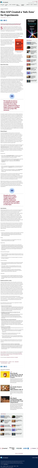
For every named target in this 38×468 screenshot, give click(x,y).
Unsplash (16, 357)
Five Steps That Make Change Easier (19, 425)
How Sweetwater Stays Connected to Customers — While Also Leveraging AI (7, 430)
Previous (0, 448)
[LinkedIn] (1, 20)
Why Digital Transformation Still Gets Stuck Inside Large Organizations (16, 400)
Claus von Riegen (3, 17)
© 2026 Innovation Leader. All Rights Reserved (7, 467)
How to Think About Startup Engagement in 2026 (19, 430)
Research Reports (22, 5)
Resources (35, 4)
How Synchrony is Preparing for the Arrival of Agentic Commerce (7, 434)
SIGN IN (35, 1)
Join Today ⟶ (6, 464)
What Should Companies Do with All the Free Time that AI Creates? (16, 375)
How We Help (6, 5)
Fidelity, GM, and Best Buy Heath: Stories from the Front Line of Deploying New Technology (7, 421)
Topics (10, 4)
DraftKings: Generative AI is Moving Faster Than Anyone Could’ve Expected (19, 417)
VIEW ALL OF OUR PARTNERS (19, 453)
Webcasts (28, 4)
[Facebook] (4, 20)
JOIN (33, 1)
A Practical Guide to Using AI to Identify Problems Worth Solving (7, 426)
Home (1, 4)
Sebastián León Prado (10, 357)
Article (11, 371)
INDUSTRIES (13, 4)
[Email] (6, 20)
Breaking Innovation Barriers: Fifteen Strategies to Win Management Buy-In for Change (11, 354)
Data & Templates (17, 5)
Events (32, 4)
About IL (3, 5)
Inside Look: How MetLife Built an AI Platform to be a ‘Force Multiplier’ (7, 417)
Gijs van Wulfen (6, 355)
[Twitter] (3, 20)
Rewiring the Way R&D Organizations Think (19, 433)
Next (37, 448)
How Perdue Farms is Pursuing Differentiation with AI (16, 388)
